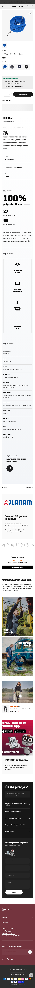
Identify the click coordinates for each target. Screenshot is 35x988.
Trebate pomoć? (29, 487)
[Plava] (5, 67)
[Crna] (26, 67)
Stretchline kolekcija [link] (25, 644)
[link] (8, 934)
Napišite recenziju (17, 567)
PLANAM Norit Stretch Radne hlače (20, 709)
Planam (4, 51)
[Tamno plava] (19, 67)
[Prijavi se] (30, 952)
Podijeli (6, 487)
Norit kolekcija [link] (9, 631)
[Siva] (12, 67)
